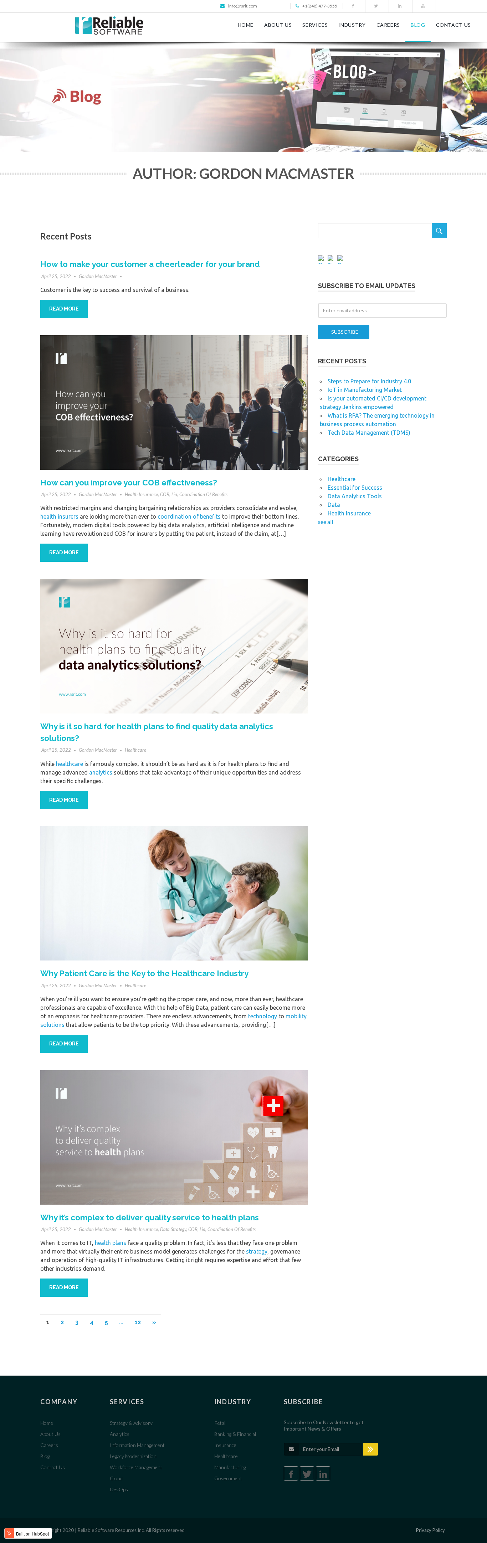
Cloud (116, 1478)
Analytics (119, 1434)
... (121, 1322)
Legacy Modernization (133, 1456)
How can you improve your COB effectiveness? (128, 482)
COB (164, 494)
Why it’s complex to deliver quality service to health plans (149, 1217)
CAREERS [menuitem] (388, 25)
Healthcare (135, 750)
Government (228, 1478)
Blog (45, 1456)
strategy (256, 1251)
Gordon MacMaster (98, 276)
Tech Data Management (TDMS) (369, 432)
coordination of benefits (189, 516)
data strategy (173, 1229)
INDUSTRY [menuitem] (351, 25)
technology (262, 1016)
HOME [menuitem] (246, 25)
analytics (100, 772)
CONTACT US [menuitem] (453, 25)
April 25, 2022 (56, 276)
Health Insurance (141, 494)
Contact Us (52, 1467)
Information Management (137, 1445)
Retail (220, 1423)
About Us (50, 1434)
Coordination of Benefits (203, 494)
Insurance (225, 1445)
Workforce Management (136, 1467)
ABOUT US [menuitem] (278, 25)
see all (325, 521)
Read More (64, 309)
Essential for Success (355, 487)
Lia (174, 494)
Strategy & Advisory (131, 1423)
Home (46, 1423)
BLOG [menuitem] (418, 25)
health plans (110, 1243)
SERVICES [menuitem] (315, 25)
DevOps (119, 1489)
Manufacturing (230, 1467)
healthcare (69, 764)
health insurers (59, 516)
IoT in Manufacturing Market (365, 390)
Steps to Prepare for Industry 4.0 (369, 381)
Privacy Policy (430, 1530)
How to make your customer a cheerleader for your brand (150, 264)
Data (334, 504)
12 (138, 1322)
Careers (49, 1445)
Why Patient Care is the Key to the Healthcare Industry (144, 973)
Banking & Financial (235, 1434)
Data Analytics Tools (355, 496)
